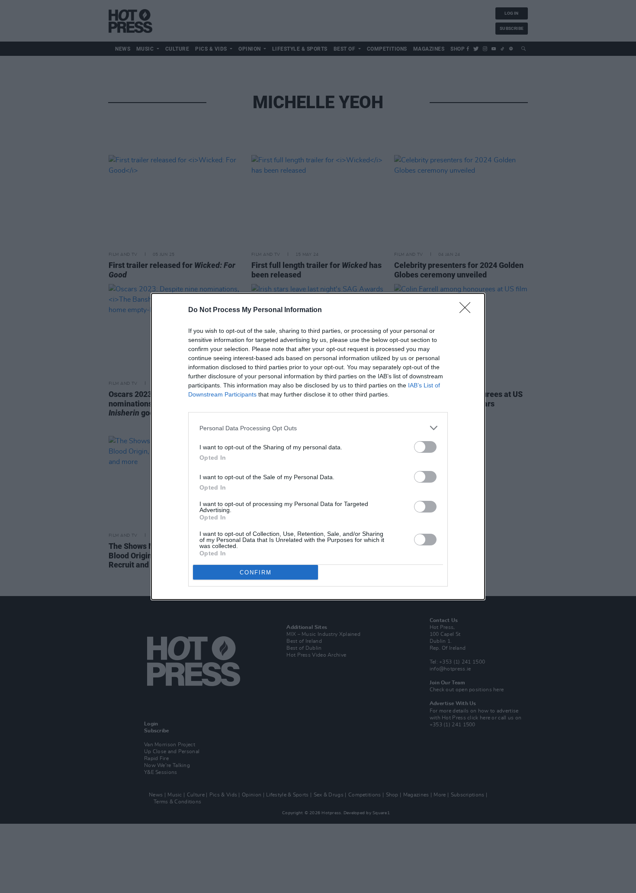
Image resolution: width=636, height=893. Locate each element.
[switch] (425, 447)
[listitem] (318, 427)
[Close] (467, 310)
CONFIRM (256, 572)
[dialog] (318, 446)
